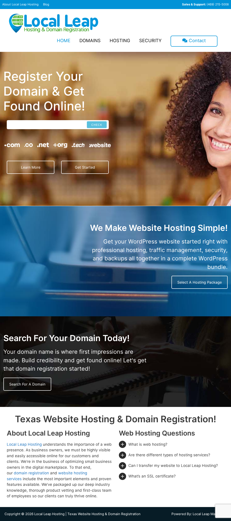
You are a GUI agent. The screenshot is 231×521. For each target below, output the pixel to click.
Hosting (120, 40)
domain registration (31, 473)
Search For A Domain (27, 384)
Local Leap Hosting (24, 444)
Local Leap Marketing (209, 514)
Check (96, 124)
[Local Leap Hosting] (53, 23)
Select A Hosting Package (199, 282)
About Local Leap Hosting (20, 4)
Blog (46, 4)
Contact (196, 40)
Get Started (85, 167)
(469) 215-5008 (205, 4)
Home (63, 40)
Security (150, 40)
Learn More (30, 167)
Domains (90, 40)
